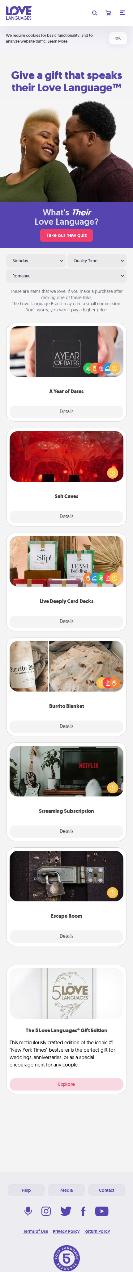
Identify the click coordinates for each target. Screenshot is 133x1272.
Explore (66, 1084)
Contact (106, 1190)
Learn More (57, 41)
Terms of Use (35, 1231)
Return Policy (97, 1231)
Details (67, 411)
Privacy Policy (66, 1231)
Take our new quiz (66, 235)
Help (26, 1190)
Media (66, 1190)
